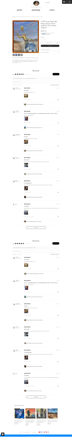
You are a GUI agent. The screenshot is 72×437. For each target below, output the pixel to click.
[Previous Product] (13, 413)
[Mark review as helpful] (58, 99)
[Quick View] (31, 413)
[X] (48, 432)
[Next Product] (59, 413)
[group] (36, 417)
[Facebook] (41, 432)
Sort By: (51, 84)
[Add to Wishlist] (58, 43)
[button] (69, 2)
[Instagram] (43, 432)
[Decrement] (41, 39)
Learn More (48, 34)
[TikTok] (45, 432)
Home (14, 16)
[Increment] (44, 39)
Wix (44, 436)
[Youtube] (39, 432)
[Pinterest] (46, 432)
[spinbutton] (43, 39)
